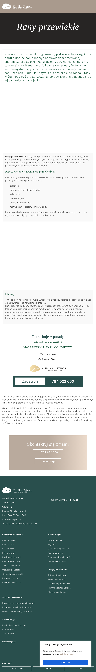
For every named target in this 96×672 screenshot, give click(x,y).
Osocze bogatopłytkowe (59, 583)
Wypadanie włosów (57, 561)
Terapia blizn (8, 633)
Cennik (48, 668)
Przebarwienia (9, 629)
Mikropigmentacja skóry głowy (16, 607)
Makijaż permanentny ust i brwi (17, 611)
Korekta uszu (8, 544)
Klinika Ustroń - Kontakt (64, 500)
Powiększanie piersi (11, 557)
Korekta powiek (9, 540)
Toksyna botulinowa (57, 575)
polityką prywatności (68, 654)
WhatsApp (7, 507)
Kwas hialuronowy (56, 579)
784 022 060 (17, 668)
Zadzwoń (30, 381)
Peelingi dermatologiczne (14, 625)
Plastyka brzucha (10, 578)
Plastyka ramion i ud (11, 582)
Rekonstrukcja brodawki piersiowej (18, 603)
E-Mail (79, 668)
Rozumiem (65, 662)
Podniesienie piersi (11, 561)
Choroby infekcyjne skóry (60, 557)
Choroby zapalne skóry (58, 549)
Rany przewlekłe (55, 553)
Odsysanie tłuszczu (11, 570)
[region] (65, 654)
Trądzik (51, 544)
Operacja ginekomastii (12, 574)
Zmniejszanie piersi (11, 565)
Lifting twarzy (8, 553)
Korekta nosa (8, 549)
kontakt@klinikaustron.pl (14, 511)
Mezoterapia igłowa (57, 592)
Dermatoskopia (55, 540)
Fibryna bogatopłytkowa (59, 588)
